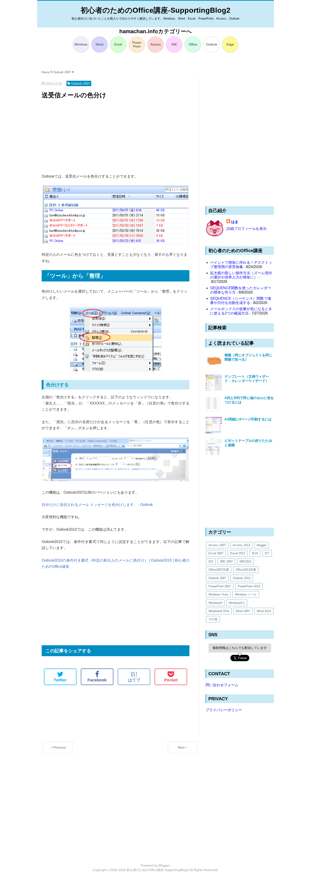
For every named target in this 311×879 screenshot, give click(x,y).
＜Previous (58, 747)
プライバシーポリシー (224, 710)
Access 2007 (217, 545)
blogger (261, 545)
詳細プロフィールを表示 (247, 229)
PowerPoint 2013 (249, 586)
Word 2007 (243, 611)
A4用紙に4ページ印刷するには (248, 419)
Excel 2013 (237, 553)
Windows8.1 (237, 603)
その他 (213, 619)
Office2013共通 (246, 569)
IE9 (211, 561)
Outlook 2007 (217, 578)
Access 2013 (241, 545)
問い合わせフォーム (222, 685)
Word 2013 (264, 611)
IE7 (267, 553)
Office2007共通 (219, 569)
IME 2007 (226, 561)
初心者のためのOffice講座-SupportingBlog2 (155, 10)
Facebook (97, 680)
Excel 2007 (216, 553)
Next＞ (183, 747)
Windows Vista (218, 594)
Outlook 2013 (241, 578)
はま (234, 222)
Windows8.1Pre (219, 611)
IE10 (255, 553)
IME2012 (245, 561)
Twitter (60, 680)
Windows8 (215, 603)
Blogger (164, 865)
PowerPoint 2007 (220, 586)
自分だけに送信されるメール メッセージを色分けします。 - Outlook (97, 505)
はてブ (134, 677)
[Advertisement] (115, 137)
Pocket (171, 680)
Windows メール (246, 594)
